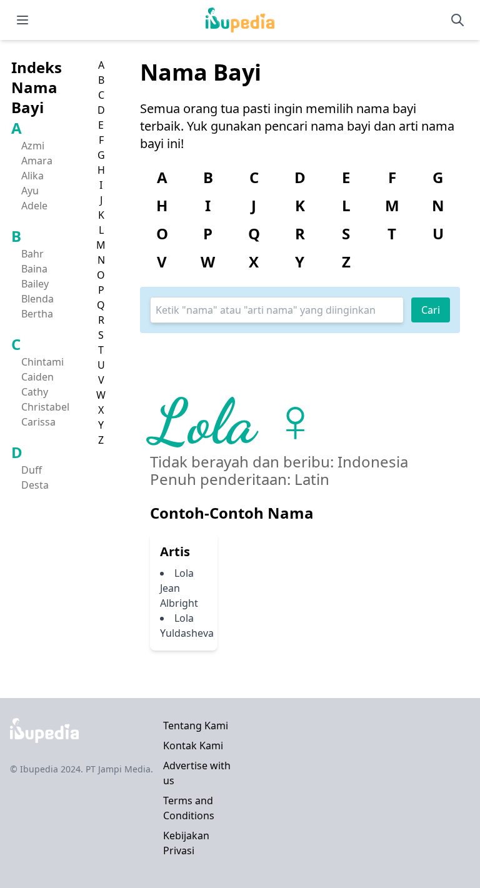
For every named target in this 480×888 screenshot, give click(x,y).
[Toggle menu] (22, 19)
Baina (34, 269)
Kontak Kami (193, 745)
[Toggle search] (457, 19)
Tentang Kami (195, 725)
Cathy (34, 392)
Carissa (38, 422)
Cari (430, 310)
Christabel (45, 407)
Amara (36, 160)
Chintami (42, 362)
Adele (34, 205)
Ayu (30, 190)
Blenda (37, 299)
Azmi (32, 145)
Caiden (37, 377)
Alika (32, 175)
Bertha (37, 314)
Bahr (32, 254)
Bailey (35, 284)
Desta (35, 485)
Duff (31, 470)
